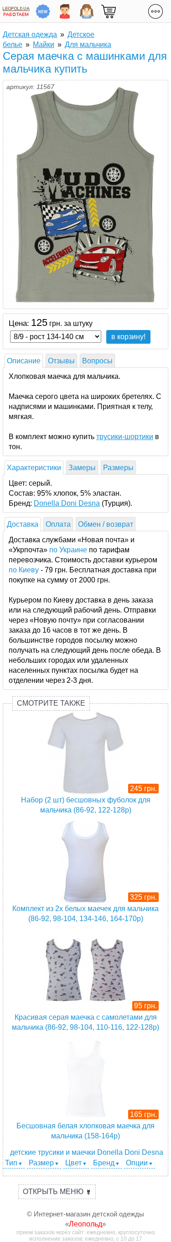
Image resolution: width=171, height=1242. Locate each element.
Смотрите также (51, 703)
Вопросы (97, 361)
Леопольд (85, 1224)
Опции (137, 1163)
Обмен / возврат (105, 524)
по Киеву (24, 570)
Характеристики (34, 468)
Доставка (22, 524)
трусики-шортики (124, 436)
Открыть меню (57, 1191)
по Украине (68, 550)
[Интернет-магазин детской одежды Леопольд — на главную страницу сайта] (16, 11)
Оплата (58, 524)
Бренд (103, 1163)
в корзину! (128, 337)
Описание (24, 361)
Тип (11, 1163)
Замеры (82, 468)
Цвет (73, 1163)
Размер (41, 1163)
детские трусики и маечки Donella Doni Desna (86, 1152)
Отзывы (61, 361)
